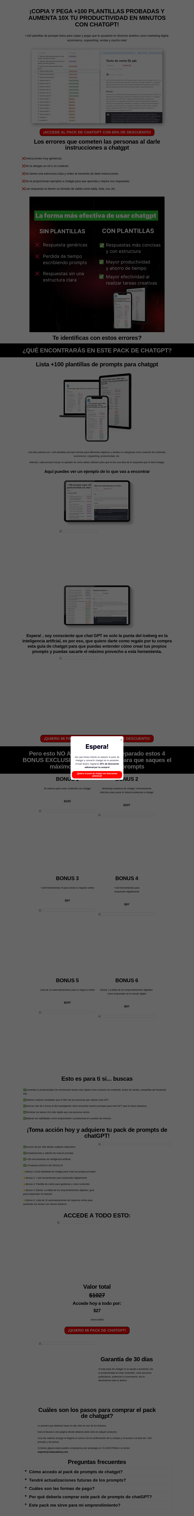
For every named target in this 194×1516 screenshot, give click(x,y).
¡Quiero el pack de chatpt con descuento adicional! (97, 774)
